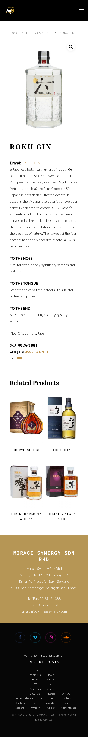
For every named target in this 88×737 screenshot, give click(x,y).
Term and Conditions (35, 656)
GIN (19, 358)
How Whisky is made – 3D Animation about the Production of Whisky (35, 673)
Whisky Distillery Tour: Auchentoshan (66, 697)
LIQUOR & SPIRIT (38, 33)
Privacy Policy (56, 656)
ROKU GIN (32, 163)
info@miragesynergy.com (49, 611)
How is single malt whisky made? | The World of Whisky (50, 678)
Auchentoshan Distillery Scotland (20, 702)
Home (14, 33)
